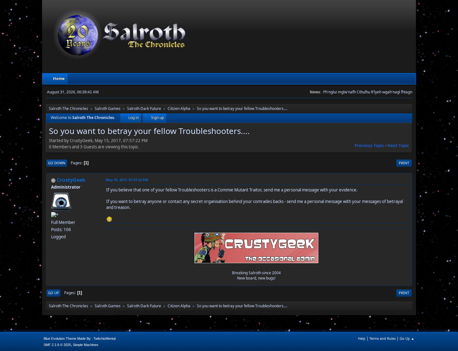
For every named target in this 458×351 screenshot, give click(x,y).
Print (404, 163)
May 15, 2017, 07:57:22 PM (127, 179)
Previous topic (369, 145)
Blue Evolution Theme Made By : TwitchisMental (80, 338)
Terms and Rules (383, 338)
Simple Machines (85, 345)
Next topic (398, 145)
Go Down (56, 163)
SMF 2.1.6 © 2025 (57, 345)
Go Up (53, 292)
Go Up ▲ (407, 338)
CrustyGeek (71, 179)
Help (361, 338)
